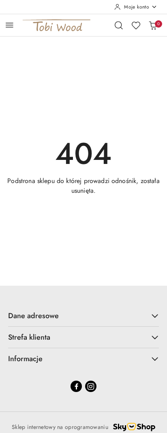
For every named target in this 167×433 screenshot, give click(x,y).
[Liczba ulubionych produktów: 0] (135, 25)
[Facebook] (76, 386)
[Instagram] (90, 386)
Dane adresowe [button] (33, 315)
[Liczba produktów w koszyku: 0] (152, 25)
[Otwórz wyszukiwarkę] (118, 25)
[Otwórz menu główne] (9, 25)
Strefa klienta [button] (29, 337)
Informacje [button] (25, 358)
